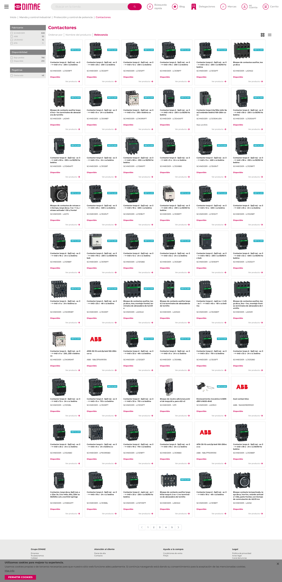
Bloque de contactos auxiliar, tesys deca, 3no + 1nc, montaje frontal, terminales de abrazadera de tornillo (248, 304)
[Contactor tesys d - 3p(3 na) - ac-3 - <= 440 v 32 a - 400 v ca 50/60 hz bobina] (242, 241)
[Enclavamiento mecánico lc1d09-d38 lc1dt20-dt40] (205, 387)
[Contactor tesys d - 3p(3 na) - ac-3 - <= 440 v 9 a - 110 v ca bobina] (96, 387)
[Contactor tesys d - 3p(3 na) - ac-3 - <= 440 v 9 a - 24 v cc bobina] (169, 146)
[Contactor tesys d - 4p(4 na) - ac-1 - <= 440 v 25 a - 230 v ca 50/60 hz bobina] (132, 480)
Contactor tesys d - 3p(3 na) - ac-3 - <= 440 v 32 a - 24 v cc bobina (248, 352)
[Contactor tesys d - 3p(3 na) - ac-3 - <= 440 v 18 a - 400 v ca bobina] (132, 194)
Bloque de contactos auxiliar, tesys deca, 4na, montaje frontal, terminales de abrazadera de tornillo (138, 304)
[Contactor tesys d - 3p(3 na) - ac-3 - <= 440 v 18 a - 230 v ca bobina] (169, 50)
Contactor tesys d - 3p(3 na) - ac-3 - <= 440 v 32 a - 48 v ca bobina (138, 352)
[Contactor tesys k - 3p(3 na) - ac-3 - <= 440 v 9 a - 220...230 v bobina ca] (59, 339)
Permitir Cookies (20, 577)
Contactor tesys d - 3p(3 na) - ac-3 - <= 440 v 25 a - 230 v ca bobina (102, 63)
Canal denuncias (239, 558)
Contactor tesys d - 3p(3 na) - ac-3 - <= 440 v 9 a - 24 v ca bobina (102, 111)
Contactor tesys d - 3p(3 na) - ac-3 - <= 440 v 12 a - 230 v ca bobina (138, 63)
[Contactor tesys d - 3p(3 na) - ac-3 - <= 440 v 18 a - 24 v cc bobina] (169, 432)
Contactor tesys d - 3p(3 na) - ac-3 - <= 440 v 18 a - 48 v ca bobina (211, 493)
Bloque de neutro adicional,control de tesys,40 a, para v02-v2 (175, 400)
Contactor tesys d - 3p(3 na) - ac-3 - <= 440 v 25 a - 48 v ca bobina (102, 302)
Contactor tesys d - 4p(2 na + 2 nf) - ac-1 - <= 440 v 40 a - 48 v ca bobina (211, 303)
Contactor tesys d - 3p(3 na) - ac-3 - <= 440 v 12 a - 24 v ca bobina (102, 159)
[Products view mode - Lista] (269, 34)
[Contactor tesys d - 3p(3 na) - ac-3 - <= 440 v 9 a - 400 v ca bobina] (205, 146)
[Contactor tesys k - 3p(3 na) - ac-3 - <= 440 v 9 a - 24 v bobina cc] (96, 432)
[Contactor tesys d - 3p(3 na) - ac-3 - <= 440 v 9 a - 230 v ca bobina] (59, 50)
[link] (142, 527)
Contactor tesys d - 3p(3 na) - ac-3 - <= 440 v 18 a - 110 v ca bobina (138, 445)
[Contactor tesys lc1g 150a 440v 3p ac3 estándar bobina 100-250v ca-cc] (205, 98)
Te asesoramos (37, 556)
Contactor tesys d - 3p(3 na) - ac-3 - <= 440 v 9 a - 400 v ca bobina (211, 159)
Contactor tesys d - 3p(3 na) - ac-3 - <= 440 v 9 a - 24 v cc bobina (175, 159)
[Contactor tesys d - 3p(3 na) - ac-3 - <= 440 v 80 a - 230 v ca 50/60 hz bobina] (132, 146)
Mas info (9, 570)
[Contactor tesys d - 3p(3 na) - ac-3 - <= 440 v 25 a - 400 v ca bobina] (96, 194)
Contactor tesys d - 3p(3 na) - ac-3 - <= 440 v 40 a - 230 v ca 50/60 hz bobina (175, 112)
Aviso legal (237, 556)
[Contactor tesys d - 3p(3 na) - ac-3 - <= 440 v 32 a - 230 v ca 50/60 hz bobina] (205, 50)
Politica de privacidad (241, 553)
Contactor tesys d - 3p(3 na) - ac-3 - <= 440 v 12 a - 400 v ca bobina (211, 206)
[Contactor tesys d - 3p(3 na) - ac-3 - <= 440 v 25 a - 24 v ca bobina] (242, 194)
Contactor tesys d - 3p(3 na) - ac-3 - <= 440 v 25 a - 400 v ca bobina (102, 206)
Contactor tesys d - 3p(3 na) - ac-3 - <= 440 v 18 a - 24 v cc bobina (175, 445)
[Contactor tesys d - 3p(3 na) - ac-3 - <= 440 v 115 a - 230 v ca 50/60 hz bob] (96, 241)
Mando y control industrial (35, 17)
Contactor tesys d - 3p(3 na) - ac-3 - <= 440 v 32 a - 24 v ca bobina (175, 254)
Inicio (13, 17)
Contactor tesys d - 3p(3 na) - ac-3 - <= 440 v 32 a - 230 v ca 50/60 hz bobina (211, 64)
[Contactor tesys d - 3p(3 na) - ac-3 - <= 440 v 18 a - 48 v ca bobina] (205, 480)
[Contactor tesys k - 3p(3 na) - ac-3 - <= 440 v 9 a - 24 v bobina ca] (59, 289)
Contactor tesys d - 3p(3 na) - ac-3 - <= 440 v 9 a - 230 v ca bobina (65, 63)
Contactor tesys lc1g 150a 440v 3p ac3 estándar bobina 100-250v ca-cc (212, 112)
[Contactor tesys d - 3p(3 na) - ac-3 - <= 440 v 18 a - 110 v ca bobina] (132, 432)
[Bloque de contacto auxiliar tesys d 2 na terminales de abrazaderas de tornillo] (169, 289)
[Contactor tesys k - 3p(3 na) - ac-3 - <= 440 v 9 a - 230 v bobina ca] (132, 98)
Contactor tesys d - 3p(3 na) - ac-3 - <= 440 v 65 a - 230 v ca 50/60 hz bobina (65, 160)
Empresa (35, 553)
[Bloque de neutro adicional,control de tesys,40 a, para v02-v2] (169, 387)
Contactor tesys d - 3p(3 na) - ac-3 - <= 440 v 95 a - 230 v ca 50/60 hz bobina (175, 207)
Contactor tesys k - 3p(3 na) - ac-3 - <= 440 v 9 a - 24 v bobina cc (102, 445)
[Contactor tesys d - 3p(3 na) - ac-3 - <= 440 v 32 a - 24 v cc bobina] (242, 339)
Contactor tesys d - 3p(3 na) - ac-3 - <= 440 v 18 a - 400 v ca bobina (138, 206)
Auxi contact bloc (241, 399)
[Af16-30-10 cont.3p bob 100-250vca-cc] (205, 432)
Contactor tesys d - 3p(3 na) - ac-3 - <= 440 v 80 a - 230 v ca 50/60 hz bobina (138, 160)
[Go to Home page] (27, 7)
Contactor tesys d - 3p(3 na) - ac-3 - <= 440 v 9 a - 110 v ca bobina (102, 400)
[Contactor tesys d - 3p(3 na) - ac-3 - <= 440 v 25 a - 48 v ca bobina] (96, 289)
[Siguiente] (178, 527)
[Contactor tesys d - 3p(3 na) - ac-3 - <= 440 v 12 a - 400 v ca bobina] (205, 194)
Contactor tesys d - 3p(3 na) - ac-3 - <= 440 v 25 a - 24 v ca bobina (248, 206)
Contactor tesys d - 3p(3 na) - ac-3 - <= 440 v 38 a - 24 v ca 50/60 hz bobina (248, 446)
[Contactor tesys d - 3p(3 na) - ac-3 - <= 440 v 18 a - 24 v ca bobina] (59, 241)
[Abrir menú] (6, 7)
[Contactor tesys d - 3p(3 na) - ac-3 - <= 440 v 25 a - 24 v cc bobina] (59, 432)
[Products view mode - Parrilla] (262, 34)
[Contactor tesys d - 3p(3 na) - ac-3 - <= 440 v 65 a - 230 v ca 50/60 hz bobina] (59, 146)
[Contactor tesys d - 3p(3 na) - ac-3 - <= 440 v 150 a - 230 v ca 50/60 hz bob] (205, 241)
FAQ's (165, 556)
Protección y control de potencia (73, 17)
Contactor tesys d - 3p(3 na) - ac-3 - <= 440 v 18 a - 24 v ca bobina (65, 254)
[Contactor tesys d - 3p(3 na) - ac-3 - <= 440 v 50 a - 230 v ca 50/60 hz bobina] (242, 98)
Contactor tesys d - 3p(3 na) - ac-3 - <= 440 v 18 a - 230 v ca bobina (175, 63)
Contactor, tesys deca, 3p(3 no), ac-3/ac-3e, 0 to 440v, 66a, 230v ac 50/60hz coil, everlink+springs (65, 494)
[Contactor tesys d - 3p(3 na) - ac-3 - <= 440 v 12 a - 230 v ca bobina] (132, 50)
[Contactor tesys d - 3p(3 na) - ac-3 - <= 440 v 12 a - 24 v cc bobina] (132, 241)
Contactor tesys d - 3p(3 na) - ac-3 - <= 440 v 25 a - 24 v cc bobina (65, 445)
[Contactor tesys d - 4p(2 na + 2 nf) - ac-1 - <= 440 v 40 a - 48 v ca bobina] (205, 289)
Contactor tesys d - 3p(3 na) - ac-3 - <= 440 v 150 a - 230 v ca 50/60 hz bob (211, 255)
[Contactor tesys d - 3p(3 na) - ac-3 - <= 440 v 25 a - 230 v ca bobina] (96, 50)
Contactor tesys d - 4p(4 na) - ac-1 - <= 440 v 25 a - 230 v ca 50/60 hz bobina (138, 494)
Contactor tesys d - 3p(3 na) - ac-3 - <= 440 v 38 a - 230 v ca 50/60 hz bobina (248, 160)
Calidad (34, 558)
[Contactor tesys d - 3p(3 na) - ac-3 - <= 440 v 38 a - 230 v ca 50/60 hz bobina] (242, 146)
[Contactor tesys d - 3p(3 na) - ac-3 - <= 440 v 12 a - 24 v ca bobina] (96, 146)
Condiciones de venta (172, 553)
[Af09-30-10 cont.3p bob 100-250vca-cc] (96, 339)
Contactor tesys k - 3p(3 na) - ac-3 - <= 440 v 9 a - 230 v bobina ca (138, 111)
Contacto (98, 556)
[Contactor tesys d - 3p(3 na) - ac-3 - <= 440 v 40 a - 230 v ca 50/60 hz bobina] (169, 98)
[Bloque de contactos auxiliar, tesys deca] (242, 50)
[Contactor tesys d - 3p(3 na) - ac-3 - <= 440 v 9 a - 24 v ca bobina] (96, 98)
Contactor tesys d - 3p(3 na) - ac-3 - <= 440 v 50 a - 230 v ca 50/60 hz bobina (248, 112)
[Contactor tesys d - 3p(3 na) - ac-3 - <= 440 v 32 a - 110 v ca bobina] (132, 387)
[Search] (135, 6)
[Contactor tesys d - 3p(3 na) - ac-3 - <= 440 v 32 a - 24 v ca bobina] (169, 241)
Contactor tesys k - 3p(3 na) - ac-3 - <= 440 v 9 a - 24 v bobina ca (65, 302)
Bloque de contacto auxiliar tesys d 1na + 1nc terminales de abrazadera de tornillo (65, 112)
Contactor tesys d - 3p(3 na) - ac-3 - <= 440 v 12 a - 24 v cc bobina (138, 254)
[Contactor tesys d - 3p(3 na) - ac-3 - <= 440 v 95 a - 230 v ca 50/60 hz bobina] (169, 194)
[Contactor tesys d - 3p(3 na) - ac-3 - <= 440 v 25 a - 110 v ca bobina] (205, 339)
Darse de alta (100, 553)
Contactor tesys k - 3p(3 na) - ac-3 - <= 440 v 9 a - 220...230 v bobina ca (65, 353)
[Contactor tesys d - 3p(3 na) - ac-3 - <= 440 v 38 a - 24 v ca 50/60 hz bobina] (242, 432)
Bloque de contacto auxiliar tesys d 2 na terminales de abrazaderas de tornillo (175, 303)
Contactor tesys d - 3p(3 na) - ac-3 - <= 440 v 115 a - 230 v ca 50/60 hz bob (102, 255)
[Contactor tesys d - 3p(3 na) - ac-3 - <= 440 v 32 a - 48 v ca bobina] (132, 339)
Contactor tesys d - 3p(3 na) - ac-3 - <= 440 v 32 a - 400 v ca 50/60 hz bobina (248, 255)
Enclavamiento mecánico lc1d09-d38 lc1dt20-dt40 (212, 400)
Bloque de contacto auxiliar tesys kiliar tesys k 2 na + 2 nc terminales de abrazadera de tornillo (175, 494)
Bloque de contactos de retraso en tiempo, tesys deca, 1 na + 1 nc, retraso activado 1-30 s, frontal (65, 207)
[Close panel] (278, 564)
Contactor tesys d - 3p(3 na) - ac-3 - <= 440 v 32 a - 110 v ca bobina (138, 400)
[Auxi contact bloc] (242, 387)
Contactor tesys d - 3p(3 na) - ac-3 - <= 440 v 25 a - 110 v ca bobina (211, 352)
